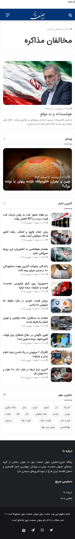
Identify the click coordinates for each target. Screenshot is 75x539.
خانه (67, 29)
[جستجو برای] (70, 16)
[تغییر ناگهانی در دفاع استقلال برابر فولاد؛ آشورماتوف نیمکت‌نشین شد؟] (61, 340)
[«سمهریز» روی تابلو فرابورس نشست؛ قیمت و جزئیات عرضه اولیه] (61, 289)
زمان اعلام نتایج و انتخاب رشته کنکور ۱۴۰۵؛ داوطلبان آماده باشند (25, 234)
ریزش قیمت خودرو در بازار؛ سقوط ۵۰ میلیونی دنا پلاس (25, 303)
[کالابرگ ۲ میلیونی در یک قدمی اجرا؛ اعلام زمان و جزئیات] (61, 357)
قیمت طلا (26, 420)
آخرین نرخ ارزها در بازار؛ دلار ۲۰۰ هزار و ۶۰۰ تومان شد (25, 371)
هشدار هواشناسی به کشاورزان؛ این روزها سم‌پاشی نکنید (25, 251)
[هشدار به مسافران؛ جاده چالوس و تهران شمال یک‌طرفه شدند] (61, 323)
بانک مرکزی (10, 407)
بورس (67, 414)
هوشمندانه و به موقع (56, 114)
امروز (46, 407)
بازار (24, 407)
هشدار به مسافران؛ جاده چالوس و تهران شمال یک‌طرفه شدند (25, 320)
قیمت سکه (46, 420)
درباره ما (67, 492)
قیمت (7, 414)
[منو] (8, 16)
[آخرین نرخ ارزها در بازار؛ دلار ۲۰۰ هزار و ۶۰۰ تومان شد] (61, 375)
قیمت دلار (65, 420)
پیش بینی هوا (48, 427)
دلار (27, 414)
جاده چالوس (41, 414)
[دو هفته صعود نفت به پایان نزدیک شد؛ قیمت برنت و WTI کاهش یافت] (61, 220)
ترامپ (55, 414)
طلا (18, 414)
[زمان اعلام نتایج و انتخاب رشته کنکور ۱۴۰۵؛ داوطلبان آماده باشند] (61, 237)
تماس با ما (66, 498)
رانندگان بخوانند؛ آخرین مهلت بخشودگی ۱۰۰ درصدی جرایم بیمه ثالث (25, 268)
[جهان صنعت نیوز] (37, 15)
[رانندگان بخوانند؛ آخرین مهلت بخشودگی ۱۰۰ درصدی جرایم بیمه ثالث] (61, 271)
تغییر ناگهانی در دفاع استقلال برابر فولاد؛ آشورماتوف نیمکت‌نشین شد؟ (25, 337)
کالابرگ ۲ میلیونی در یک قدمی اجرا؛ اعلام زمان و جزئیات (25, 354)
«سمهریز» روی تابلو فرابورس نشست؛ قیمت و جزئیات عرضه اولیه (25, 285)
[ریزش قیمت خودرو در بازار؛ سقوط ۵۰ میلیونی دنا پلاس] (61, 306)
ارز (56, 407)
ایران (35, 407)
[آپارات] (23, 530)
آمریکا (67, 407)
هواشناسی (65, 427)
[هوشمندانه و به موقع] (37, 83)
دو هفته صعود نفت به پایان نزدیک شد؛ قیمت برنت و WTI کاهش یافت (25, 217)
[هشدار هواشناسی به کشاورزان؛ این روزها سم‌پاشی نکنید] (61, 254)
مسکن (8, 420)
